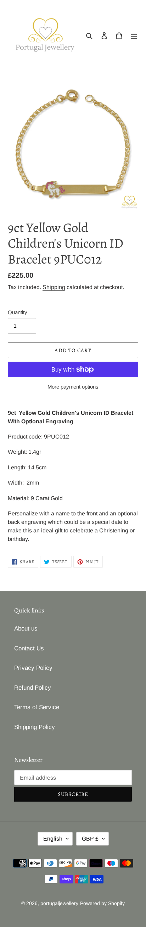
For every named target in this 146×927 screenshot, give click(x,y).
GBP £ (90, 839)
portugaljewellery (59, 903)
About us (26, 628)
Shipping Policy (34, 727)
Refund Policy (32, 687)
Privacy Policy (33, 668)
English (52, 839)
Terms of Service (36, 707)
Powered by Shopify (102, 903)
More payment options (73, 387)
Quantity (17, 312)
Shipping (54, 287)
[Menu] (134, 35)
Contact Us (29, 648)
